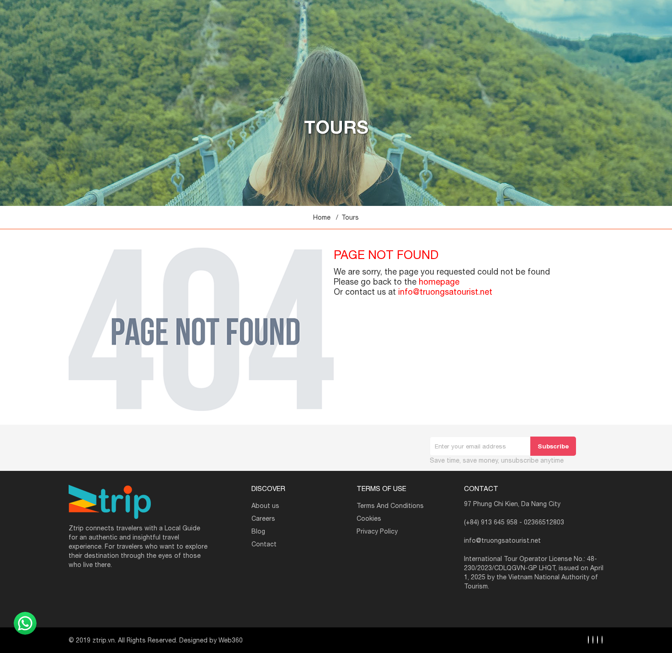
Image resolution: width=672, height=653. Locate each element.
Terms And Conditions (390, 505)
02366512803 (544, 522)
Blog (258, 531)
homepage (439, 281)
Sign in (585, 5)
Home (322, 217)
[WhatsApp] (25, 623)
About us (265, 505)
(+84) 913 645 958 (490, 522)
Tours (350, 217)
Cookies (369, 518)
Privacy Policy (377, 531)
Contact (264, 544)
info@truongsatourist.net (445, 292)
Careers (263, 518)
